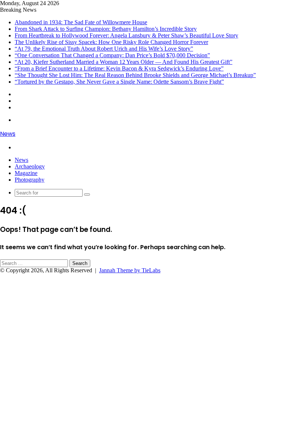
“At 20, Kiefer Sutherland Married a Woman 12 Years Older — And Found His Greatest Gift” (123, 62)
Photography (29, 180)
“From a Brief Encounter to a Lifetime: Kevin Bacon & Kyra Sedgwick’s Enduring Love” (119, 68)
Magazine (26, 173)
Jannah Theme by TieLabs (129, 270)
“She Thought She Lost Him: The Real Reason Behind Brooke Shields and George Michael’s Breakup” (135, 75)
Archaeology (30, 166)
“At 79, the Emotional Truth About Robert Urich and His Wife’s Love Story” (104, 49)
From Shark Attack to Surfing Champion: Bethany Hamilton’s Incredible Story (106, 29)
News (21, 160)
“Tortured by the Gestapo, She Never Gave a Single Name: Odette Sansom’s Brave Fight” (119, 82)
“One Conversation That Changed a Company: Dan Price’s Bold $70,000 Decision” (112, 55)
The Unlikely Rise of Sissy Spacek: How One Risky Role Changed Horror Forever (111, 42)
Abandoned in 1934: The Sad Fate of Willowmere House (81, 22)
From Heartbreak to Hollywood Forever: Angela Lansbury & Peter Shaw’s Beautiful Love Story (126, 35)
